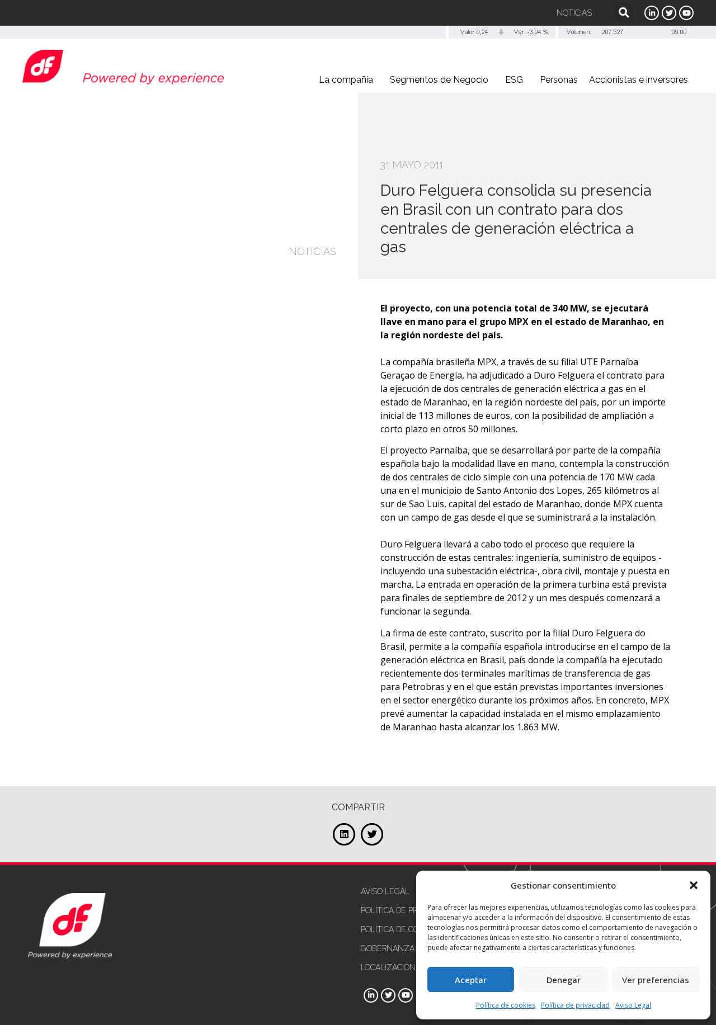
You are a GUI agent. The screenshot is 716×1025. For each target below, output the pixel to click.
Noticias (574, 12)
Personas (559, 79)
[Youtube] (686, 13)
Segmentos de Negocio (439, 79)
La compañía (346, 79)
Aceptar (471, 979)
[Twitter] (669, 13)
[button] (693, 885)
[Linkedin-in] (651, 13)
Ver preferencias (655, 979)
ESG (514, 79)
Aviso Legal (633, 1005)
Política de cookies (505, 1005)
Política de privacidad (575, 1005)
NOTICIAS (312, 251)
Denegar (564, 979)
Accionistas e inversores (638, 79)
